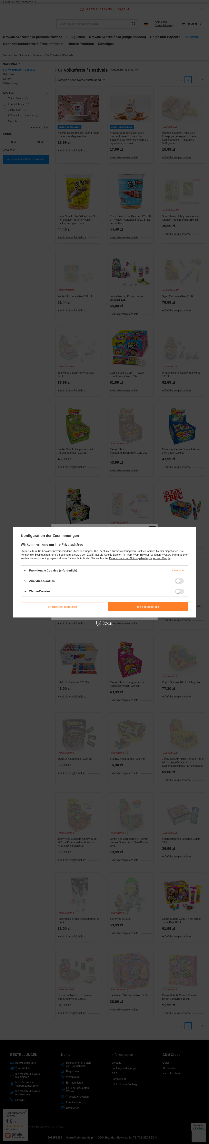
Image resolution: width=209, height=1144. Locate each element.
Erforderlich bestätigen (62, 606)
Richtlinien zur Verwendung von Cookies (122, 550)
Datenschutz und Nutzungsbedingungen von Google (139, 558)
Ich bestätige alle (148, 606)
